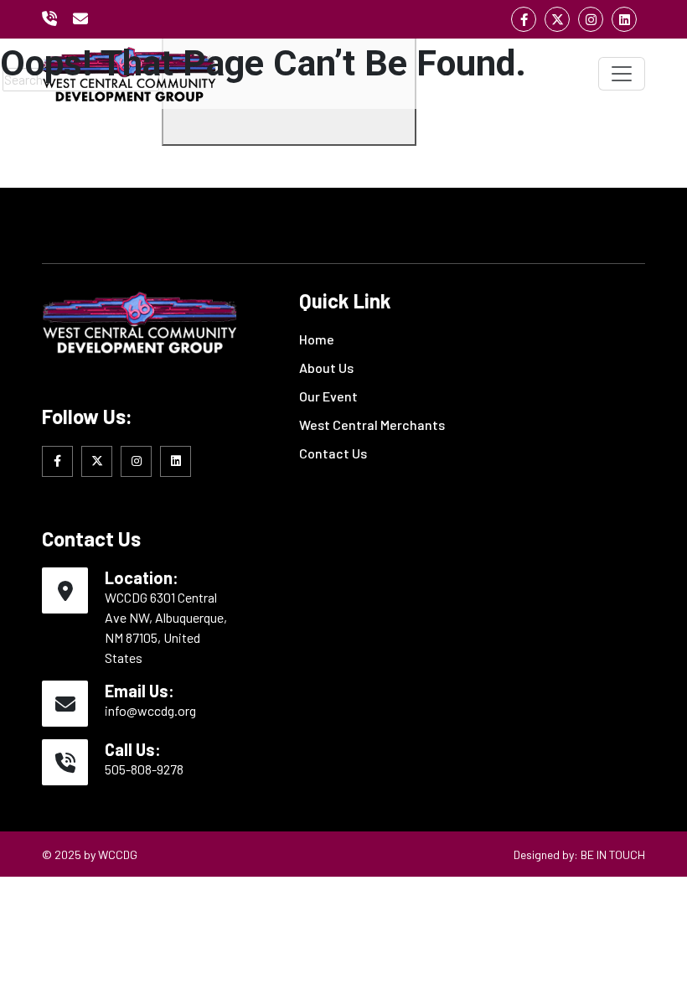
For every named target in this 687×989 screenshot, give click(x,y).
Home (316, 339)
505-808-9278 (144, 769)
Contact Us (333, 453)
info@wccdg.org (150, 710)
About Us (326, 367)
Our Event (328, 396)
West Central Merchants (372, 424)
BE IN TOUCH (613, 854)
